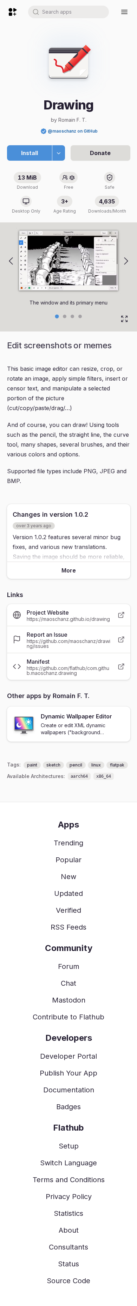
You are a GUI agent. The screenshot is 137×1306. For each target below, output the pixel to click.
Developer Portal (68, 1056)
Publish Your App (68, 1073)
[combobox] (68, 12)
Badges (68, 1107)
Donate (100, 152)
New (68, 876)
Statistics (68, 1213)
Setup (69, 1146)
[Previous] (11, 261)
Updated (68, 893)
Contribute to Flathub (68, 1017)
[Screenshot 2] (72, 316)
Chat (68, 983)
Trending (68, 843)
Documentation (68, 1090)
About (69, 1230)
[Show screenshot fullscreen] (124, 318)
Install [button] (29, 152)
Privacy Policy (69, 1196)
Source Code (68, 1281)
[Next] (126, 261)
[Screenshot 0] (57, 317)
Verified (68, 910)
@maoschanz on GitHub (73, 131)
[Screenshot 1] (64, 316)
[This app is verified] (43, 131)
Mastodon (68, 1000)
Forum (68, 966)
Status (68, 1264)
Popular (68, 860)
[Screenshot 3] (80, 316)
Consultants (68, 1247)
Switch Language (68, 1163)
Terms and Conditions (69, 1180)
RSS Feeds (68, 927)
